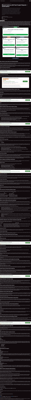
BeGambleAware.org (21, 59)
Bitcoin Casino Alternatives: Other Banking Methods (22, 24)
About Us (1, 390)
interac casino (28, 280)
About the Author (4, 390)
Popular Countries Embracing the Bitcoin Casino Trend (18, 21)
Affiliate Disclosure (20, 390)
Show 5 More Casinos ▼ (15, 58)
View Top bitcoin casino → (5, 16)
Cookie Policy (11, 390)
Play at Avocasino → (28, 71)
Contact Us (1, 391)
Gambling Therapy (13, 388)
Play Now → (15, 34)
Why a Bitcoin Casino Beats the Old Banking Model (6, 21)
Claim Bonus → (25, 81)
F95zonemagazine (2, 385)
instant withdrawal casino (23, 270)
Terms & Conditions (15, 390)
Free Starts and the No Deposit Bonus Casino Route (9, 24)
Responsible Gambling (8, 388)
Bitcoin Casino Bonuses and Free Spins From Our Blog (19, 23)
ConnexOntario (3, 388)
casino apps (29, 292)
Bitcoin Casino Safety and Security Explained (12, 22)
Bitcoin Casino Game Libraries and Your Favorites (7, 23)
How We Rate (23, 390)
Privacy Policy (8, 390)
